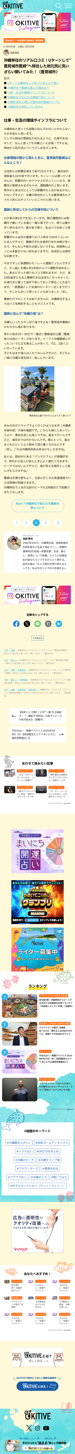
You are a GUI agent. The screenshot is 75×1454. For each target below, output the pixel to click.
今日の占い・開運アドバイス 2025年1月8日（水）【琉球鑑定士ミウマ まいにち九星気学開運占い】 (33, 734)
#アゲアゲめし (17, 1177)
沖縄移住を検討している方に (25, 106)
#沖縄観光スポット (19, 1142)
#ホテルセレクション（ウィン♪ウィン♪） (37, 1185)
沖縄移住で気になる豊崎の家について (31, 97)
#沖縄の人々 (39, 1177)
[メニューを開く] (68, 6)
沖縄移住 (24, 680)
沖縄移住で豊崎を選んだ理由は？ (28, 87)
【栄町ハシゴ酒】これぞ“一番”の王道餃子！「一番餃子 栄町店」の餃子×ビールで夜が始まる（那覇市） (40, 716)
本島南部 (21, 670)
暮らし (14, 660)
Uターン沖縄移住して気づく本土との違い (33, 83)
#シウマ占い (24, 1151)
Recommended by (55, 803)
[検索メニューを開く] (59, 6)
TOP (6, 650)
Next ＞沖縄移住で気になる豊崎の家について (37, 505)
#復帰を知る (50, 1168)
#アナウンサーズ (27, 1168)
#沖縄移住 (38, 638)
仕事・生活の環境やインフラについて (31, 92)
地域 (13, 650)
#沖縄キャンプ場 (49, 1160)
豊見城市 (32, 690)
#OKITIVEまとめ (48, 1151)
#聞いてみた (59, 1177)
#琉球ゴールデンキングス (51, 1142)
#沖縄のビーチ (24, 1160)
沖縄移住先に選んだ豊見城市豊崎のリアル (33, 102)
